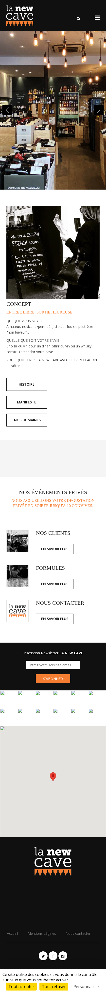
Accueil (12, 933)
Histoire (27, 384)
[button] (53, 777)
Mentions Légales (42, 933)
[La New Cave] (18, 15)
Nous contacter (78, 933)
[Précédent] (7, 110)
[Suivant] (99, 110)
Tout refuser (54, 986)
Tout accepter (21, 986)
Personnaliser (86, 986)
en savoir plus (54, 548)
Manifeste (26, 402)
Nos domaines (27, 420)
